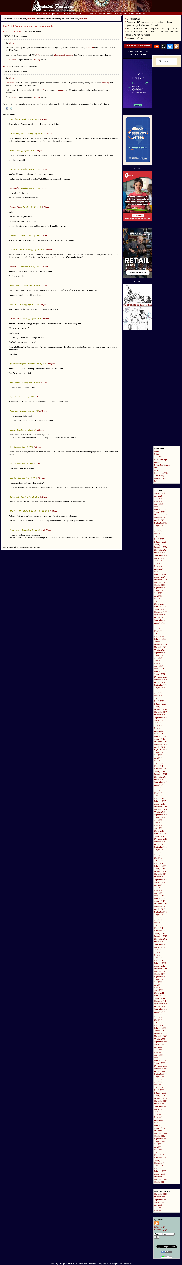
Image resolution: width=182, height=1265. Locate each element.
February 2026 (160, 509)
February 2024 (160, 574)
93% (42, 90)
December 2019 (160, 709)
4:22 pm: (37, 463)
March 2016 (159, 830)
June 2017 (158, 790)
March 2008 (159, 1090)
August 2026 (159, 493)
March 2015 (159, 863)
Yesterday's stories (135, 37)
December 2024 (160, 547)
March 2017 (159, 798)
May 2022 (158, 631)
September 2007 (160, 1106)
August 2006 (159, 1141)
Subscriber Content (162, 464)
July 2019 (158, 722)
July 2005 (158, 1204)
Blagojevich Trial (161, 473)
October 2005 (159, 1196)
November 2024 (160, 549)
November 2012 (160, 938)
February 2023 (160, 606)
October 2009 (159, 1038)
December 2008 (160, 1065)
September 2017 (160, 782)
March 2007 (159, 1122)
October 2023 (159, 585)
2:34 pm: (51, 363)
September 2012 (160, 944)
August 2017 (159, 784)
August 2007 (159, 1109)
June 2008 (158, 1082)
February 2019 (160, 736)
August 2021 (159, 655)
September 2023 (160, 587)
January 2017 (159, 803)
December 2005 (160, 1163)
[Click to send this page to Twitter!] (11, 108)
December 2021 (160, 644)
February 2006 (160, 1157)
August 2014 (159, 882)
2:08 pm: (49, 133)
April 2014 (158, 893)
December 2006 (160, 1130)
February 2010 (160, 1028)
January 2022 (159, 641)
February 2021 (160, 671)
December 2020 (160, 676)
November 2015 (160, 841)
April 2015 (158, 860)
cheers (13, 97)
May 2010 (158, 1019)
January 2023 (159, 609)
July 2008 (158, 1079)
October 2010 (159, 1006)
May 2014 (158, 890)
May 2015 (158, 857)
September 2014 (160, 879)
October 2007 (159, 1103)
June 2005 (158, 1207)
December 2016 (160, 806)
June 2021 (158, 660)
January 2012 (159, 965)
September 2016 (160, 814)
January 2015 (159, 868)
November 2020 (160, 679)
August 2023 (159, 590)
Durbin (157, 467)
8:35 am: (54, 511)
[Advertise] (138, 47)
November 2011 (160, 971)
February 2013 (160, 930)
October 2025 (159, 520)
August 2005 (159, 1202)
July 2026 (158, 495)
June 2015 (158, 855)
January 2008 (159, 1095)
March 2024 (159, 571)
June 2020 (158, 693)
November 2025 (160, 517)
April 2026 (158, 504)
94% (38, 54)
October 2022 (159, 617)
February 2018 (160, 768)
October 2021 (159, 649)
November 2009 (160, 1036)
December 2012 (160, 936)
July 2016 (158, 820)
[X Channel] (163, 48)
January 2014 (159, 901)
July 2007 (158, 1111)
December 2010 (160, 1001)
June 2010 (158, 1017)
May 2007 (158, 1117)
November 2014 (160, 874)
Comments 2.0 (162, 1229)
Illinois (157, 454)
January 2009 (159, 1063)
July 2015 (158, 852)
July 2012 (158, 949)
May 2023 (158, 598)
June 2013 (158, 920)
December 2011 (160, 968)
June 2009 (158, 1049)
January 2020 (159, 706)
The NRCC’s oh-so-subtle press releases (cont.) (28, 26)
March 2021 (159, 668)
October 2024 (159, 552)
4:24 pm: (41, 478)
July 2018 (158, 755)
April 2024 (158, 568)
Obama (157, 462)
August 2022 (159, 622)
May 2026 (158, 501)
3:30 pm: (38, 396)
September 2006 (160, 1138)
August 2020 (159, 687)
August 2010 (159, 1011)
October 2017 (159, 779)
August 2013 (159, 914)
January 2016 (159, 836)
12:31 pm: (47, 530)
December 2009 (160, 1033)
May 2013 (158, 922)
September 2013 (160, 911)
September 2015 (160, 847)
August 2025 (159, 525)
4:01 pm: (40, 429)
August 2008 (159, 1076)
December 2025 (160, 514)
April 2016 (158, 828)
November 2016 (160, 809)
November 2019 (160, 712)
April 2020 (158, 698)
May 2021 (158, 663)
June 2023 (158, 595)
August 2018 (159, 752)
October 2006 (159, 1136)
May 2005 (158, 1210)
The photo (7, 66)
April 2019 (158, 730)
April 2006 (158, 1152)
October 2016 (159, 811)
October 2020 (159, 682)
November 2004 (160, 1179)
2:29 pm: (44, 285)
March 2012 (159, 960)
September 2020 (160, 685)
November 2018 (160, 744)
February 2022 (160, 639)
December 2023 (160, 579)
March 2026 (159, 506)
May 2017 (158, 793)
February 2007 (160, 1125)
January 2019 (159, 739)
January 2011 (159, 998)
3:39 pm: (43, 411)
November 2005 (160, 1194)
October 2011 (159, 974)
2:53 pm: (44, 382)
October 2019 (159, 714)
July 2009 (158, 1046)
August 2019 (159, 720)
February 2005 (160, 1171)
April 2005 (158, 1165)
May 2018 (158, 760)
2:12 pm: (46, 207)
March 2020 (159, 701)
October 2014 (159, 876)
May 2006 (158, 1149)
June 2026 (158, 498)
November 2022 (160, 614)
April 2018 (158, 763)
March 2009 (159, 1057)
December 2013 (160, 903)
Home (156, 451)
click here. (83, 18)
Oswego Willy (15, 207)
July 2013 (158, 917)
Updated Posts (160, 478)
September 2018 (160, 749)
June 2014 (158, 887)
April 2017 (158, 795)
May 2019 (158, 728)
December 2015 (160, 839)
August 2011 (159, 979)
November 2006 (160, 1133)
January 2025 (159, 544)
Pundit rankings (160, 459)
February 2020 (160, 703)
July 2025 (158, 528)
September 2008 (160, 1074)
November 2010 (160, 1003)
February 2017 (160, 801)
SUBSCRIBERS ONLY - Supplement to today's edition (152, 28)
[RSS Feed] (176, 48)
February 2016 (160, 833)
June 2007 (158, 1114)
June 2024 (158, 563)
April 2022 (158, 633)
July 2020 (158, 690)
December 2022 (160, 612)
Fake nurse (10, 82)
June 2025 (158, 531)
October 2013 (159, 909)
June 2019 (158, 725)
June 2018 (158, 757)
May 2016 (158, 825)
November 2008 (160, 1068)
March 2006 (159, 1155)
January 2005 (159, 1173)
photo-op (90, 47)
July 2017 (158, 787)
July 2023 (158, 593)
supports (61, 90)
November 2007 (160, 1101)
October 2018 (159, 747)
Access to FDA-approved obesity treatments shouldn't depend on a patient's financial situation (150, 23)
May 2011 (158, 987)
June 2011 (158, 984)
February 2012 (160, 963)
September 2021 (160, 652)
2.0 (159, 1226)
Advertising (159, 475)
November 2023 (160, 582)
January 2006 (159, 1160)
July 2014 (158, 884)
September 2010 (160, 1009)
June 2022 (158, 628)
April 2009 (158, 1055)
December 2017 (160, 774)
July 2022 (158, 625)
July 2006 (158, 1144)
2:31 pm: (43, 304)
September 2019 (160, 717)
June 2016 (158, 822)
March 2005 (159, 1168)
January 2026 (159, 512)
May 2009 (158, 1052)
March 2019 (159, 733)
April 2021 (158, 666)
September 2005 (160, 1199)
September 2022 (160, 620)
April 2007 (158, 1119)
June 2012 (158, 952)
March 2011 (159, 992)
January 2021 (159, 674)
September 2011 (160, 976)
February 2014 (160, 898)
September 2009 (160, 1041)
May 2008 (158, 1084)
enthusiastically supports (63, 54)
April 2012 (158, 957)
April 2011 (158, 990)
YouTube (158, 456)
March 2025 (159, 539)
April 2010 (158, 1022)
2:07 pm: (43, 119)
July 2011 (158, 982)
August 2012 (159, 947)
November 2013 (160, 906)
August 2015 (159, 849)
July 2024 (158, 560)
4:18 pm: (37, 446)
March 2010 (159, 1025)
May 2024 (158, 566)
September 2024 (160, 555)
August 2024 (159, 558)
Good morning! (134, 18)
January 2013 (159, 933)
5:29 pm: (44, 496)
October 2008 (159, 1071)
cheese (11, 43)
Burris (156, 470)
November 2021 (160, 647)
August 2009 (159, 1044)
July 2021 (158, 658)
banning (37, 59)
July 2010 (158, 1014)
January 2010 (159, 1030)
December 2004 (160, 1176)
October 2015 (159, 844)
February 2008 (160, 1092)
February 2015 (160, 866)
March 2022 (159, 636)
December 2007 (160, 1098)
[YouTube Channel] (157, 48)
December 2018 (160, 741)
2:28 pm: (49, 249)
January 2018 (159, 771)
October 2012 (159, 941)
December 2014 (160, 871)
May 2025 (158, 533)
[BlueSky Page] (170, 48)
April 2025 (158, 536)
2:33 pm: (46, 318)
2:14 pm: (44, 235)
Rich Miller (14, 188)
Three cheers (11, 59)
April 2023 (158, 601)
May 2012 (158, 955)
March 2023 (159, 604)
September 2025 (160, 522)
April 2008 (158, 1087)
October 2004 (159, 1182)
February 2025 (160, 541)
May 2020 (158, 695)
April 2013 (158, 925)
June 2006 (158, 1146)
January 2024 (159, 576)
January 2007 (159, 1128)
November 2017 (160, 776)
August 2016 (159, 817)
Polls (156, 481)
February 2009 (160, 1060)
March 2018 (159, 766)
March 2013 (159, 928)
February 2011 (160, 995)
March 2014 (159, 895)
